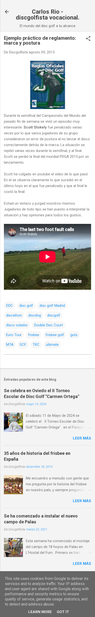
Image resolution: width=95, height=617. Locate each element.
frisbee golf (55, 335)
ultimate (52, 344)
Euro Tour (14, 335)
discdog (34, 315)
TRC (36, 344)
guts (73, 335)
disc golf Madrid (52, 305)
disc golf (26, 305)
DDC (9, 305)
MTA (9, 344)
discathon (14, 315)
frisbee (33, 335)
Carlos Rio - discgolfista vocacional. (47, 14)
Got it (63, 612)
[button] (88, 39)
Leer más (82, 438)
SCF (23, 344)
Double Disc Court (48, 325)
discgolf (53, 315)
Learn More (40, 612)
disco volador (17, 325)
